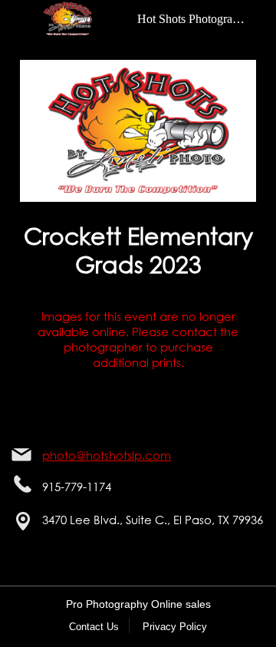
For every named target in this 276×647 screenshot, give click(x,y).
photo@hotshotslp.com (106, 455)
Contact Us (94, 626)
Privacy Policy (175, 626)
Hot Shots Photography (194, 18)
